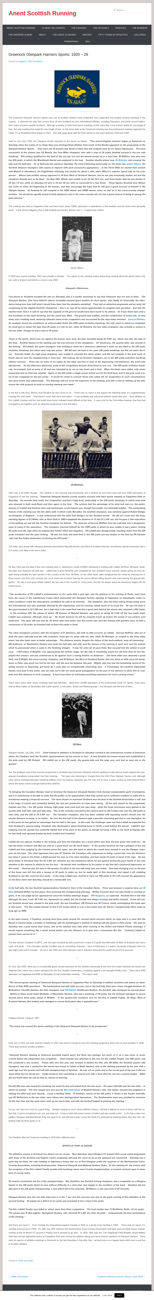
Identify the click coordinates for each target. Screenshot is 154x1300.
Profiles (120, 28)
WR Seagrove (98, 895)
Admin (39, 61)
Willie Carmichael (18, 1276)
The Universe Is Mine (20, 35)
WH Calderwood (72, 1090)
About (42, 35)
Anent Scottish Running (42, 13)
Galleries (140, 35)
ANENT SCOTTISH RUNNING (21, 28)
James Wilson (133, 164)
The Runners (139, 28)
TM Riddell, (70, 990)
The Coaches (78, 28)
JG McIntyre (121, 160)
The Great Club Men (64, 35)
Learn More (107, 1295)
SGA (87, 41)
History (87, 35)
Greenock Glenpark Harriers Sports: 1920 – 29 (48, 54)
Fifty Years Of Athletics (113, 35)
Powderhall (71, 41)
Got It (119, 1295)
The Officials (101, 28)
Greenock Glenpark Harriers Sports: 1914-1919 (121, 1276)
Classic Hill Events (53, 28)
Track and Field (25, 1260)
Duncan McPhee (136, 319)
